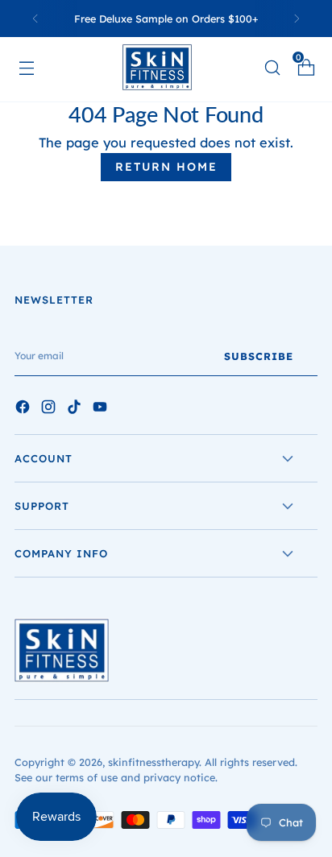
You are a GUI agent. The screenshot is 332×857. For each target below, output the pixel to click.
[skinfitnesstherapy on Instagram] (50, 409)
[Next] (297, 18)
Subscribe (258, 356)
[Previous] (35, 18)
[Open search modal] (271, 67)
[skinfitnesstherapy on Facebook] (24, 409)
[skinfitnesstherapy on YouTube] (101, 409)
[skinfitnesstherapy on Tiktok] (75, 409)
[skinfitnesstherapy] (166, 67)
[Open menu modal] (34, 67)
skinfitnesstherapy (153, 762)
